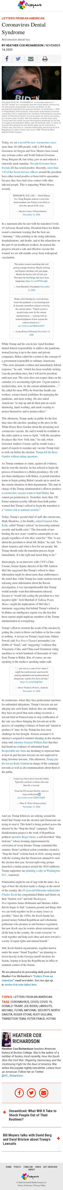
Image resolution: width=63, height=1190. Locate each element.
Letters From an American (32, 997)
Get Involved (50, 1167)
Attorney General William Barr (30, 742)
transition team (14, 1018)
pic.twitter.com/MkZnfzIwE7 (31, 325)
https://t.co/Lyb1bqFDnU (31, 681)
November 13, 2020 (31, 691)
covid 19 (46, 1002)
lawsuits (45, 1006)
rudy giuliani (42, 1014)
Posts (17, 1167)
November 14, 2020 (31, 214)
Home (9, 1167)
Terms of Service (25, 1185)
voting (51, 1018)
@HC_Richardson (12, 1075)
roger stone (22, 1014)
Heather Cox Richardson (24, 45)
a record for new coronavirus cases (37, 142)
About (31, 1169)
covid (34, 1002)
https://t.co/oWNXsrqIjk (37, 280)
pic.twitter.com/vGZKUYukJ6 (31, 797)
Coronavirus (19, 1002)
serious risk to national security (22, 510)
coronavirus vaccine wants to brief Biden (26, 493)
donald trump (12, 1006)
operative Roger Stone (23, 837)
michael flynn (12, 1010)
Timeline (28, 1167)
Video (38, 1167)
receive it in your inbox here (21, 984)
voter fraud (36, 1018)
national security (37, 1010)
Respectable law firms (14, 750)
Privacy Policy (40, 1185)
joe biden (30, 1006)
